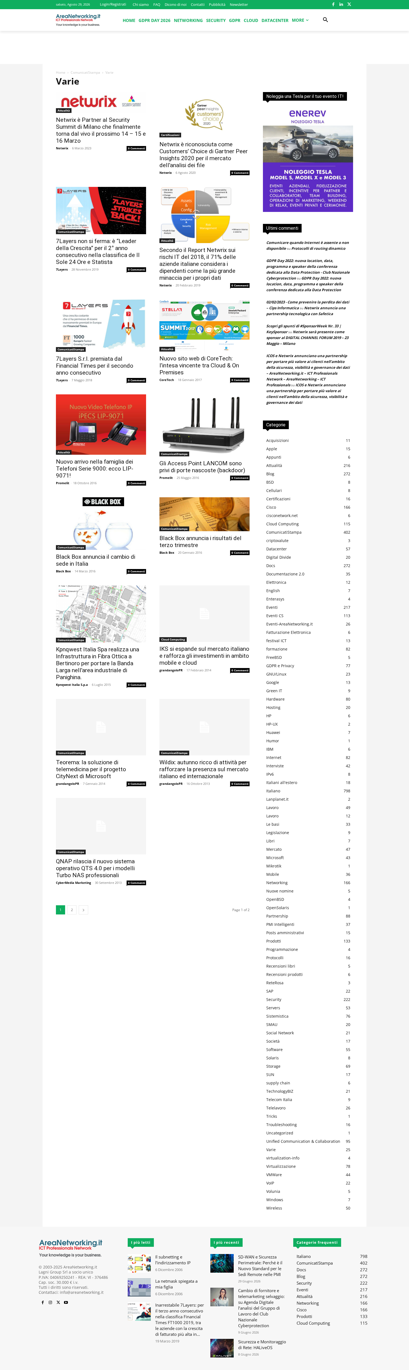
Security (273, 999)
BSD (270, 482)
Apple (271, 448)
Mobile (272, 874)
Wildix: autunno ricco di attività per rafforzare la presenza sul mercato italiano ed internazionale (203, 769)
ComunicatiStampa (85, 72)
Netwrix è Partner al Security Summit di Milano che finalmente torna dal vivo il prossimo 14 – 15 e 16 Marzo (101, 130)
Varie (271, 1149)
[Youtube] (66, 1303)
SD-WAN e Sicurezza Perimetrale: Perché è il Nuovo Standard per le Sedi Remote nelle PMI (260, 1265)
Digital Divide (278, 557)
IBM (270, 749)
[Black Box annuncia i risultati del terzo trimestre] (204, 514)
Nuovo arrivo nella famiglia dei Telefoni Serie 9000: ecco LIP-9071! (94, 468)
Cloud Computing (173, 639)
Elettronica (276, 582)
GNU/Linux (276, 674)
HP (268, 715)
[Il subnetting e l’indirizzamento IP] (139, 1263)
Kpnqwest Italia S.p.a (72, 684)
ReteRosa (275, 982)
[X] (349, 5)
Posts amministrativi (285, 932)
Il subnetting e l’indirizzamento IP (173, 1259)
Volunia (273, 1191)
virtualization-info (282, 1158)
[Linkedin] (341, 5)
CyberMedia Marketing (73, 883)
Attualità (64, 110)
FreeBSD (274, 657)
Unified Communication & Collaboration (303, 1141)
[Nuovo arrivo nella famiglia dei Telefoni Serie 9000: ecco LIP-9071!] (101, 424)
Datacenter (276, 549)
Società (273, 1041)
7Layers (62, 269)
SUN (270, 1074)
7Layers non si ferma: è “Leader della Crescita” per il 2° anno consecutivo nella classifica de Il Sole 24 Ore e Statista (98, 251)
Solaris (272, 1057)
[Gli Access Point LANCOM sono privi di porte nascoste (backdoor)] (204, 425)
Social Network (280, 1032)
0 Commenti (136, 148)
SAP (269, 991)
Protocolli (275, 957)
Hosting (273, 707)
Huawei (273, 732)
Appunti (273, 457)
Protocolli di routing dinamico (318, 248)
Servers (273, 1007)
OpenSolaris (277, 907)
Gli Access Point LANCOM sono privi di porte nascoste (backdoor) (202, 467)
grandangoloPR (171, 670)
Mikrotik (273, 866)
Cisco (271, 507)
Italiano (273, 790)
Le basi (272, 824)
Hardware (275, 699)
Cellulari (274, 490)
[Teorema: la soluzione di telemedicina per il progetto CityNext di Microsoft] (101, 727)
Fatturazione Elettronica (288, 632)
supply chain (278, 1082)
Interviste (275, 765)
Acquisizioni (277, 440)
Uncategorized (279, 1133)
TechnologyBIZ (279, 1091)
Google (272, 682)
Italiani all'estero (281, 782)
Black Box (63, 571)
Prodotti (273, 941)
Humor (272, 740)
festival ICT (276, 640)
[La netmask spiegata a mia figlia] (139, 1287)
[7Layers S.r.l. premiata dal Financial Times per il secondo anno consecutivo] (101, 326)
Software (274, 1049)
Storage (273, 1066)
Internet (273, 757)
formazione (276, 649)
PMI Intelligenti (280, 924)
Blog (270, 473)
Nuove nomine (280, 891)
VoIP (270, 1183)
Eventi (272, 607)
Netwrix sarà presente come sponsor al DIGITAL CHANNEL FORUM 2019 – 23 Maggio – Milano (307, 337)
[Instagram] (50, 1303)
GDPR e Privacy (280, 665)
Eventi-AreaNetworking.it (289, 624)
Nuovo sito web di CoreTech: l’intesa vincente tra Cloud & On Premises (199, 365)
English (273, 590)
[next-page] (83, 909)
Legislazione (277, 832)
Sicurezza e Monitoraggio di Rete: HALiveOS (262, 1344)
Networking (277, 882)
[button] (325, 20)
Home (60, 72)
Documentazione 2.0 (285, 574)
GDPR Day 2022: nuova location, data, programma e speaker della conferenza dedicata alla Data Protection (304, 284)
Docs (270, 565)
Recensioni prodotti (284, 974)
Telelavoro (275, 1108)
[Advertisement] (204, 50)
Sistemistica (277, 1016)
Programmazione (282, 949)
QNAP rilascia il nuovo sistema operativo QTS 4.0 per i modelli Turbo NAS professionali (95, 868)
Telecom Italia (279, 1099)
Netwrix (62, 148)
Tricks (271, 1116)
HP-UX (272, 724)
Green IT (274, 690)
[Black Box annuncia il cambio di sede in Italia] (101, 523)
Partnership (277, 916)
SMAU (271, 1024)
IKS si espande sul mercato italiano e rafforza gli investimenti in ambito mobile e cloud (204, 656)
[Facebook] (333, 5)
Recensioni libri (280, 966)
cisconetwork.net (282, 515)
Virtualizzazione (281, 1166)
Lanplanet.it (277, 799)
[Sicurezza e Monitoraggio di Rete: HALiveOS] (221, 1348)
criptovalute (277, 540)
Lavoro (272, 807)
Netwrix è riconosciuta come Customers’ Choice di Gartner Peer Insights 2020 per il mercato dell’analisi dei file (203, 155)
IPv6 (270, 774)
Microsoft (275, 857)
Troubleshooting (281, 1124)
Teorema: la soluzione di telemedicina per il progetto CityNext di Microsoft (91, 769)
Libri (270, 841)
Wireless (274, 1208)
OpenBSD (275, 899)
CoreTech (166, 380)
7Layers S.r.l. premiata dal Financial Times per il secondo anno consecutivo (94, 365)
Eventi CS (275, 615)
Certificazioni (170, 135)
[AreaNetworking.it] (78, 20)
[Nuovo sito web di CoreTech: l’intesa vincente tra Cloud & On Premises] (204, 326)
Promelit (62, 483)
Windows (274, 1199)
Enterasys (275, 599)
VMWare (274, 1174)
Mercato (274, 849)
